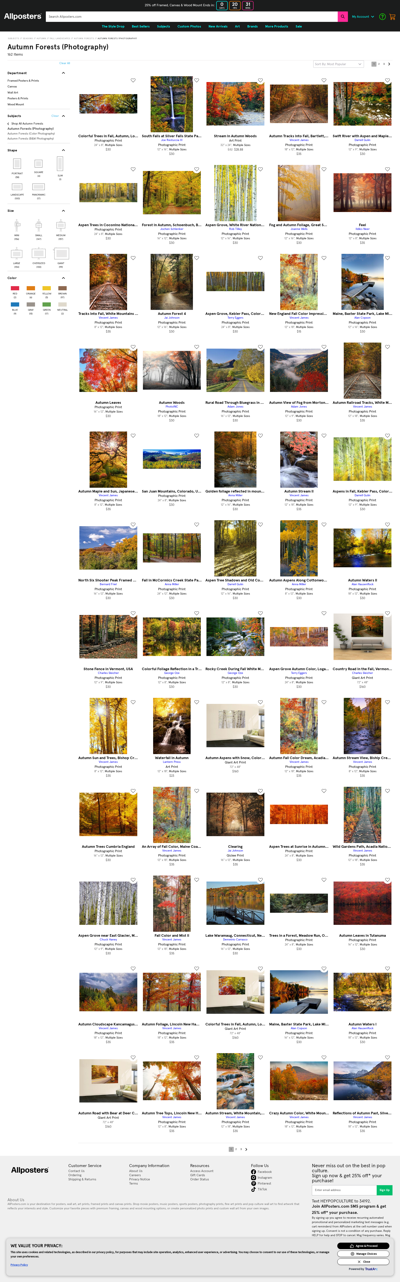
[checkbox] (17, 229)
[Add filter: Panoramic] (38, 186)
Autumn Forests (84, 38)
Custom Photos (189, 26)
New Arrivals (218, 26)
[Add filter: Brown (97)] (62, 287)
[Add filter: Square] (39, 164)
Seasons (28, 38)
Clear (55, 116)
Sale (299, 26)
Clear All (64, 63)
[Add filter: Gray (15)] (31, 304)
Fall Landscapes (60, 38)
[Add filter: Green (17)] (46, 304)
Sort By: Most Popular (330, 64)
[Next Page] (388, 64)
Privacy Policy (19, 1265)
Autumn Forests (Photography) (117, 38)
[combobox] (192, 16)
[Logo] (23, 16)
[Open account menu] (372, 16)
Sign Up (385, 1190)
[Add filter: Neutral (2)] (62, 304)
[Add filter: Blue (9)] (15, 304)
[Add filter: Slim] (60, 163)
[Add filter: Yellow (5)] (46, 287)
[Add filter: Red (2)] (15, 287)
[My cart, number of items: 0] (392, 16)
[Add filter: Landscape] (17, 186)
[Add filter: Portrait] (17, 163)
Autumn (41, 38)
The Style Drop (113, 26)
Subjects (13, 38)
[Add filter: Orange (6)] (31, 287)
